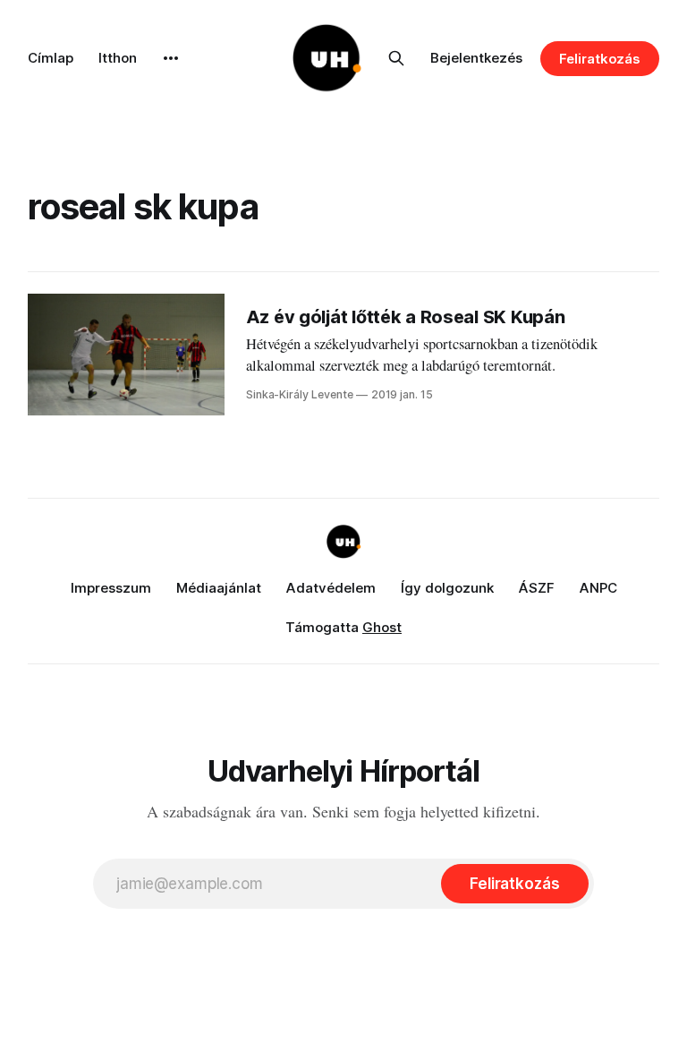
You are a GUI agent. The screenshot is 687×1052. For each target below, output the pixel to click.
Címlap (50, 57)
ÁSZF (537, 587)
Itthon (117, 57)
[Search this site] (396, 58)
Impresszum (111, 587)
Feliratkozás (599, 58)
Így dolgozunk (447, 587)
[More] (171, 58)
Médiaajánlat (218, 587)
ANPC (598, 587)
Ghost (382, 627)
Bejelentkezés (476, 57)
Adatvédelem (331, 587)
